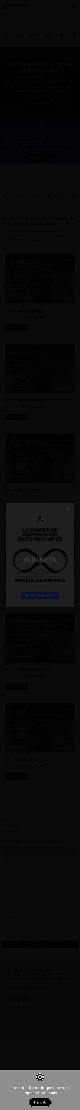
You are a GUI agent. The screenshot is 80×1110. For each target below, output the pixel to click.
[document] (40, 555)
